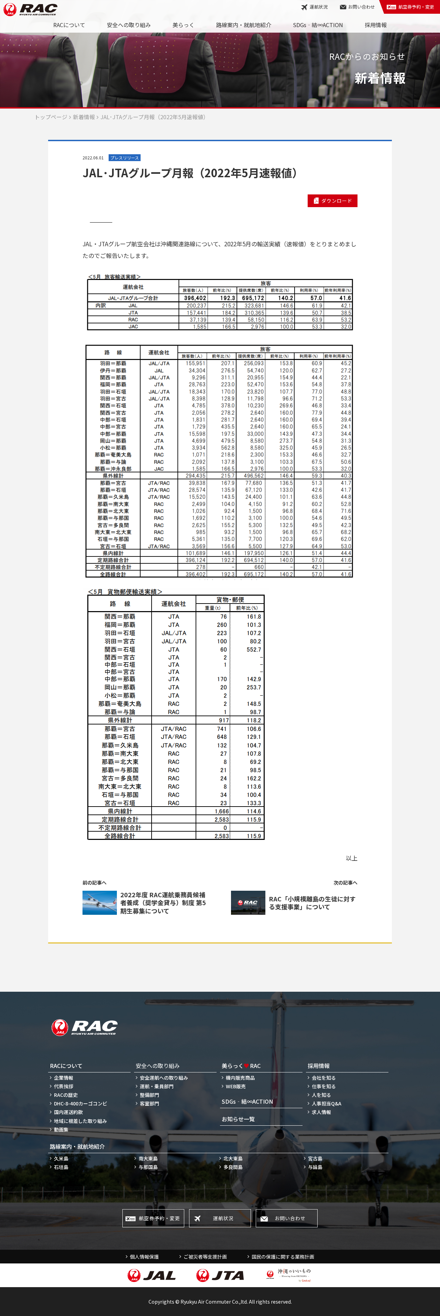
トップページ (50, 117)
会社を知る (324, 1077)
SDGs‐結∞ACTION (318, 25)
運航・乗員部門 (157, 1086)
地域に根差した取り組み (80, 1120)
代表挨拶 (63, 1086)
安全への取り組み (129, 25)
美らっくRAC (241, 1065)
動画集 (61, 1129)
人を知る (321, 1094)
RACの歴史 (66, 1094)
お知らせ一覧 (238, 1119)
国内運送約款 (68, 1112)
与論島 (315, 1166)
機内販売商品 (240, 1077)
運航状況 (319, 6)
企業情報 (63, 1077)
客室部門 (149, 1103)
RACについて (69, 25)
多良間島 (233, 1166)
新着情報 (84, 117)
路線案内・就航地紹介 (243, 25)
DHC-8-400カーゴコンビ (80, 1103)
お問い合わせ (361, 6)
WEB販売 (236, 1086)
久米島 (61, 1158)
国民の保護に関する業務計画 (283, 1256)
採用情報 (376, 25)
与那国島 (148, 1166)
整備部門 (149, 1094)
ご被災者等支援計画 (205, 1256)
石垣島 (61, 1166)
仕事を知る (324, 1086)
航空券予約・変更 (416, 6)
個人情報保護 (144, 1256)
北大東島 (233, 1158)
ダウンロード (336, 200)
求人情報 (321, 1112)
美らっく (184, 25)
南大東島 (148, 1158)
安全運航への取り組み (164, 1077)
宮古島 (315, 1158)
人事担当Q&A (326, 1103)
